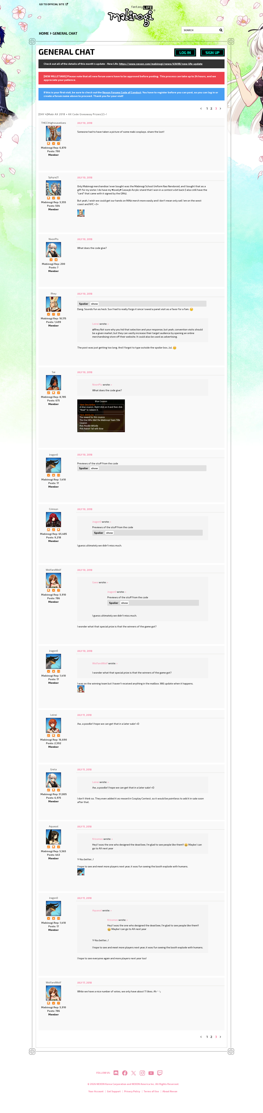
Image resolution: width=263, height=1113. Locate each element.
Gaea (95, 582)
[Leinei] (53, 725)
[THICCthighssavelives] (53, 133)
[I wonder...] (58, 313)
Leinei (95, 323)
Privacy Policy (132, 1091)
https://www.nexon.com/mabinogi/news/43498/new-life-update (161, 63)
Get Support (114, 1091)
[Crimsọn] (53, 519)
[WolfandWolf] (53, 580)
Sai (53, 372)
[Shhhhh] (48, 143)
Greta (53, 769)
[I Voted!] (53, 143)
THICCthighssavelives (53, 122)
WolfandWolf (53, 569)
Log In (185, 52)
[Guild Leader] (48, 529)
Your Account (95, 1091)
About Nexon (169, 1091)
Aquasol (53, 826)
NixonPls (54, 238)
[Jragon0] (53, 465)
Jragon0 (53, 454)
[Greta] (53, 779)
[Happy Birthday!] (53, 474)
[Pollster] (58, 143)
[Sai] (53, 382)
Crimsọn (53, 508)
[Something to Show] (48, 392)
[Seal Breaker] (56, 259)
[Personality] (58, 474)
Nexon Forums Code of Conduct (121, 92)
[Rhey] (80, 212)
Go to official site (51, 4)
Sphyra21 (53, 177)
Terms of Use (151, 1091)
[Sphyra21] (53, 187)
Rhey (53, 293)
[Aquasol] (53, 836)
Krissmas (97, 838)
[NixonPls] (53, 249)
